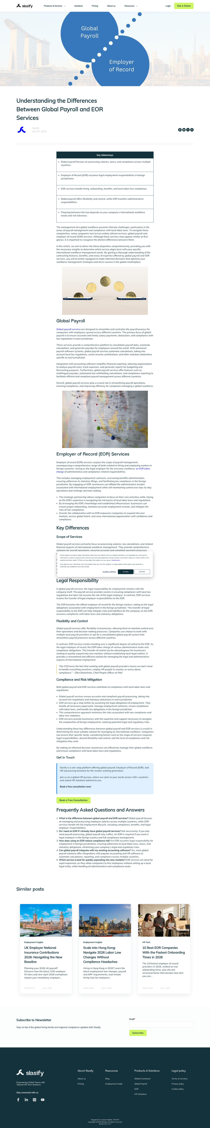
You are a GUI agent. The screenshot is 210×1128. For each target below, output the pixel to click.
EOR (136, 1089)
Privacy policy (178, 1084)
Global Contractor (142, 1078)
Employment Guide (113, 1084)
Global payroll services (68, 329)
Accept (125, 572)
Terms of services (180, 1078)
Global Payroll (140, 1084)
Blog (107, 1078)
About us (82, 1078)
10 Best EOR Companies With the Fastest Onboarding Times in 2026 (163, 952)
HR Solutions (140, 1094)
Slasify (35, 128)
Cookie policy (115, 560)
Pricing (81, 1084)
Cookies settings (109, 572)
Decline (142, 572)
